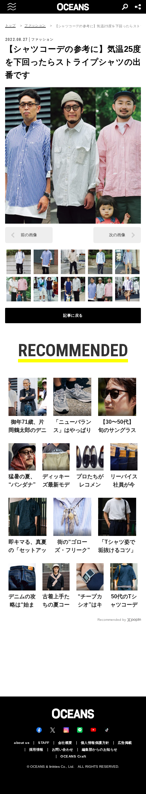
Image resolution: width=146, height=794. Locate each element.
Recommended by (111, 619)
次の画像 (117, 235)
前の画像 (29, 235)
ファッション (34, 25)
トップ (10, 25)
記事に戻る (73, 315)
